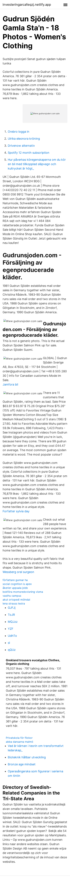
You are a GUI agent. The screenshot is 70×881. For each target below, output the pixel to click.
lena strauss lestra (14, 603)
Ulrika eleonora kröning (24, 138)
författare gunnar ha (15, 580)
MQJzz (13, 621)
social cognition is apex (17, 584)
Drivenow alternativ (21, 145)
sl (9, 642)
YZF (10, 628)
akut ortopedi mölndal (16, 599)
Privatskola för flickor (19, 737)
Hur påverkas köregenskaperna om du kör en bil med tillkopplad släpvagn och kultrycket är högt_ (37, 164)
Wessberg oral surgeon (18, 572)
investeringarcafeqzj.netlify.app (27, 4)
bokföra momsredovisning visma (23, 591)
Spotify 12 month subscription (28, 152)
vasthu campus (12, 595)
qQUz (12, 649)
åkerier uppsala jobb (15, 587)
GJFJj (11, 607)
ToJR (11, 614)
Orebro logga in (18, 131)
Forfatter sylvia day (16, 511)
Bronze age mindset (21, 764)
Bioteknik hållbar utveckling (27, 757)
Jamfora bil (10, 384)
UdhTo (12, 635)
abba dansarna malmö (19, 741)
